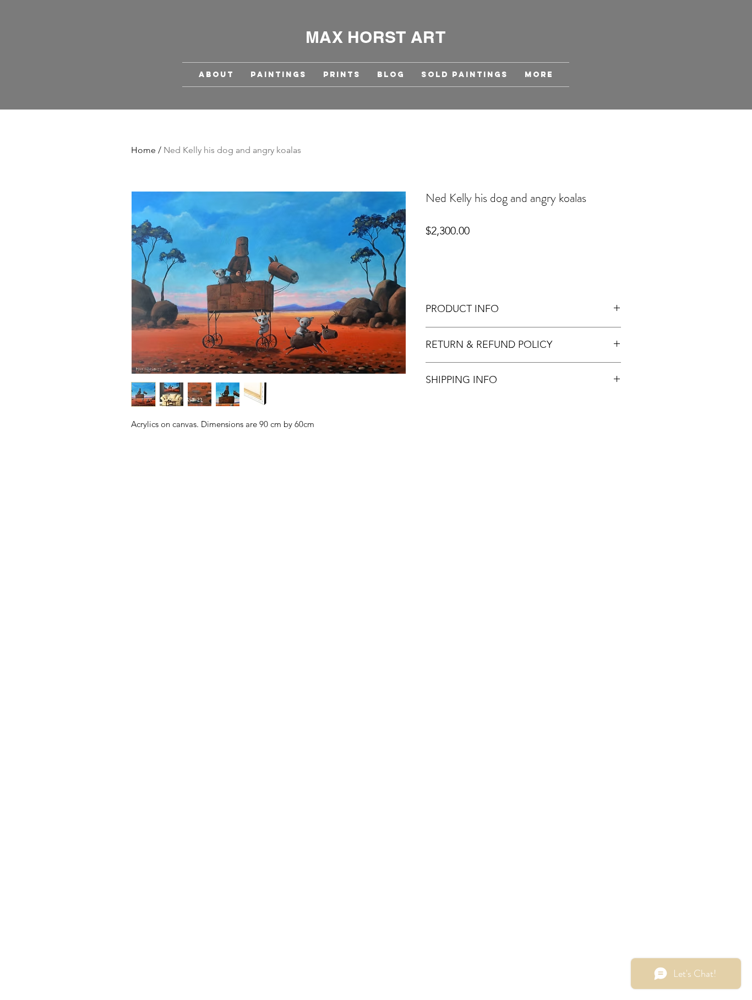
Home (143, 150)
